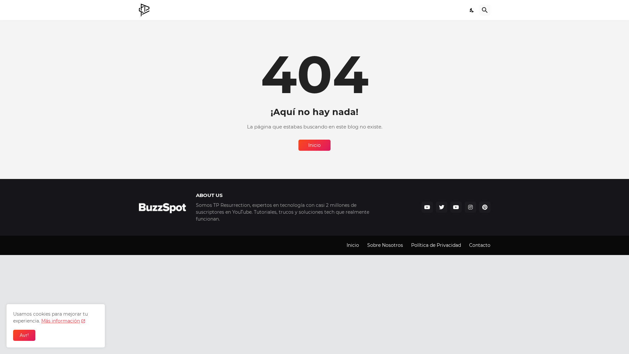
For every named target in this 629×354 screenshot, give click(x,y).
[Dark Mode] (472, 10)
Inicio (314, 145)
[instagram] (470, 207)
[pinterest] (484, 207)
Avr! (24, 335)
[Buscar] (484, 10)
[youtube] (427, 207)
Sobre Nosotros (385, 245)
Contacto (479, 245)
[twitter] (441, 207)
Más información (60, 321)
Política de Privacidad (436, 245)
